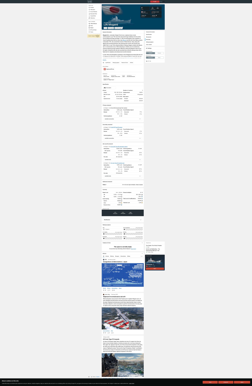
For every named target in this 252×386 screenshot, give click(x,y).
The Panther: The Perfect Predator (154, 245)
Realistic (150, 53)
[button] (89, 376)
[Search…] (161, 1)
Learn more (131, 383)
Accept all (226, 382)
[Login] (163, 1)
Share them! (133, 248)
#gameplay (131, 378)
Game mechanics (106, 330)
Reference (150, 57)
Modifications (107, 219)
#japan (120, 288)
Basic (159, 57)
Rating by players (116, 62)
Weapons (113, 378)
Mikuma (124, 40)
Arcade (159, 53)
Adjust (242, 382)
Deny (210, 382)
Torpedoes (105, 378)
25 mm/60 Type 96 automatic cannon (119, 146)
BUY (155, 268)
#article (104, 288)
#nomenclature (114, 288)
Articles (131, 62)
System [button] (97, 376)
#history (108, 288)
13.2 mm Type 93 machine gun (117, 163)
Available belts (108, 159)
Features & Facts (124, 62)
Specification (108, 62)
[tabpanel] (123, 114)
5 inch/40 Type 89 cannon (116, 127)
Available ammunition (109, 118)
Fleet (112, 330)
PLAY (154, 1)
